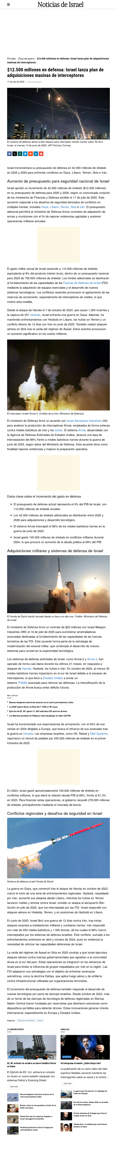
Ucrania (28, 733)
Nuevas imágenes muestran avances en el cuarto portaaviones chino (41, 702)
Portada (11, 58)
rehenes (35, 315)
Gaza (44, 207)
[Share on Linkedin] (36, 153)
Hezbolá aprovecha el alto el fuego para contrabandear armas (36, 1128)
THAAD (22, 683)
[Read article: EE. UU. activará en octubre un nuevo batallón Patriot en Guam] (31, 1047)
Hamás (26, 668)
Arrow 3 (92, 659)
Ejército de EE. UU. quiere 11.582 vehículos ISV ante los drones (38, 711)
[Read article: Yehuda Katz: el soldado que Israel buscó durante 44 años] (66, 1127)
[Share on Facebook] (9, 153)
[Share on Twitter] (14, 153)
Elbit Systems (98, 733)
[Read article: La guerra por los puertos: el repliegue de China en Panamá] (66, 1094)
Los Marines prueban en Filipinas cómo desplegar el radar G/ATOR (40, 715)
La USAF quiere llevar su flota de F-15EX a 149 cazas (33, 707)
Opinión (67, 1057)
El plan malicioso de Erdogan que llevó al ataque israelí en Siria (90, 1114)
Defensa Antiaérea (26, 1020)
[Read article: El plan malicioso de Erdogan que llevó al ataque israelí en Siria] (66, 1116)
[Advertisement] (58, 33)
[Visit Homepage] (60, 4)
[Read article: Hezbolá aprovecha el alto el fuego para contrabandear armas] (13, 1130)
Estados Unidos (53, 678)
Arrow (81, 430)
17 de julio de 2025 (15, 81)
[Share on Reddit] (30, 153)
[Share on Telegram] (25, 153)
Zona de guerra (26, 58)
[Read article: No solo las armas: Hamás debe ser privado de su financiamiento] (66, 1105)
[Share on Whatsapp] (20, 153)
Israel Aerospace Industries (84, 420)
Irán (82, 207)
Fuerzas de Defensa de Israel (82, 283)
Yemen (64, 207)
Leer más (15, 1086)
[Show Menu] (8, 4)
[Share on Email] (41, 153)
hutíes (58, 430)
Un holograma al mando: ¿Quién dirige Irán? (81, 1063)
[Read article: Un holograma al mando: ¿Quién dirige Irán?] (85, 1047)
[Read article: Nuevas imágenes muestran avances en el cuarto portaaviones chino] (13, 1097)
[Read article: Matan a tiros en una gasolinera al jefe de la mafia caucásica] (13, 1108)
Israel (40, 1020)
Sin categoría (16, 1057)
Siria (73, 207)
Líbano (54, 207)
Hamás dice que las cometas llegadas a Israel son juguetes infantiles (36, 1117)
